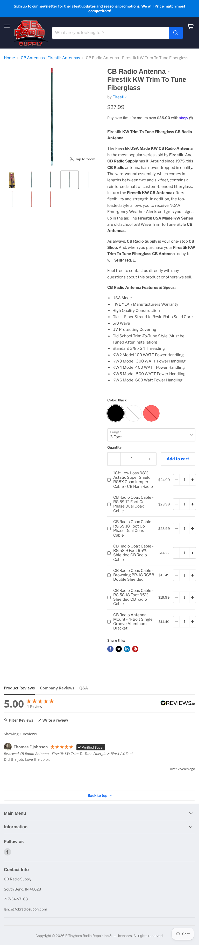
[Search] (176, 33)
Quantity (114, 447)
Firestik (119, 97)
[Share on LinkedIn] (127, 649)
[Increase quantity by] (192, 479)
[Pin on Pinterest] (135, 649)
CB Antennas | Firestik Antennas (50, 58)
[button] (12, 180)
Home (9, 58)
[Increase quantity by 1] (150, 459)
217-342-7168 (16, 899)
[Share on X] (119, 649)
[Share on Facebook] (110, 649)
